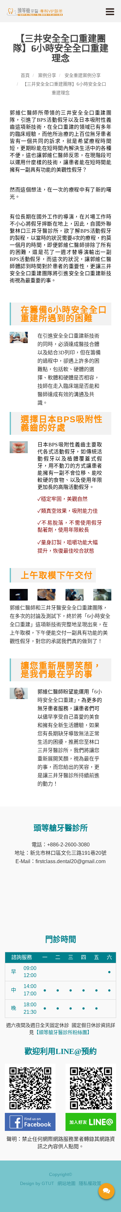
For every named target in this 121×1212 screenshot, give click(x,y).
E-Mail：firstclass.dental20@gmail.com (60, 861)
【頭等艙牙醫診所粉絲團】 (63, 1032)
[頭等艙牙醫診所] (34, 11)
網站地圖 (66, 1183)
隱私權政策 (90, 1183)
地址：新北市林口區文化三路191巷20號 (60, 853)
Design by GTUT (37, 1183)
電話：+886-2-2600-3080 (61, 844)
